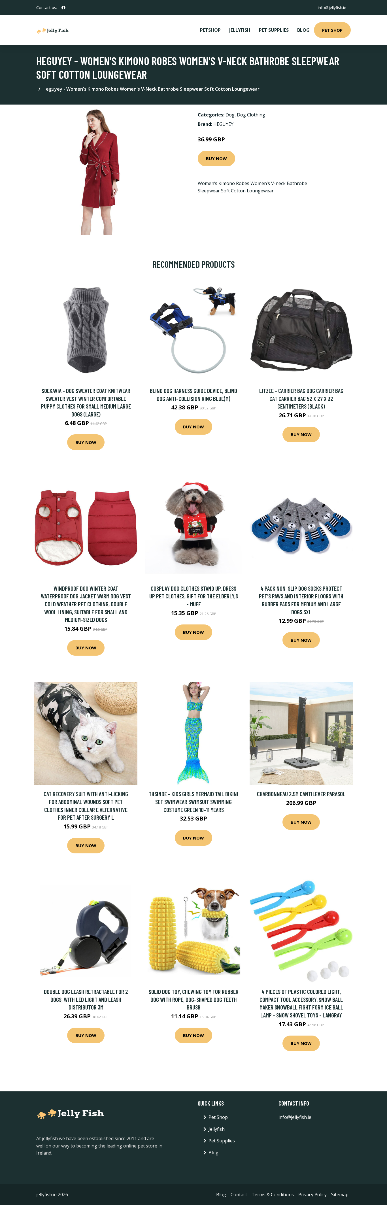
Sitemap (339, 1194)
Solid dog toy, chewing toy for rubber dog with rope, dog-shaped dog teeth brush (194, 999)
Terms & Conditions (273, 1194)
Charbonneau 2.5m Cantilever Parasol (301, 793)
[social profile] (63, 7)
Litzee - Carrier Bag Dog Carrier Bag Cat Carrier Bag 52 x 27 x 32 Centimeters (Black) (301, 398)
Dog (230, 115)
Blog (303, 30)
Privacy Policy (312, 1194)
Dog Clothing (251, 115)
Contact (239, 1194)
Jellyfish (239, 30)
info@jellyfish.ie (332, 7)
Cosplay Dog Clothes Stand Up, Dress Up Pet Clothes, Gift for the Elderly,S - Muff (193, 596)
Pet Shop (332, 30)
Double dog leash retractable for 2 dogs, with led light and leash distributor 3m (86, 999)
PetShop (210, 30)
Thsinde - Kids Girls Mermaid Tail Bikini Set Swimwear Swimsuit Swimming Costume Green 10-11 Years (193, 801)
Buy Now (216, 158)
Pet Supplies (274, 30)
